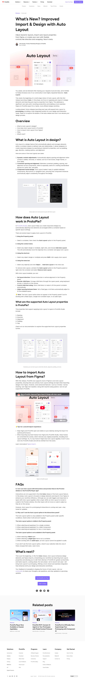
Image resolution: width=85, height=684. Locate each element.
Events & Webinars (47, 664)
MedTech (9, 664)
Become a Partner (35, 655)
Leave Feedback (22, 661)
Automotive (9, 653)
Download (21, 655)
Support (45, 658)
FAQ (20, 667)
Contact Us (57, 658)
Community (33, 658)
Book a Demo (70, 655)
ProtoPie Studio (22, 226)
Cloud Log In (21, 664)
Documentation (46, 655)
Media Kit (57, 655)
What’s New (21, 658)
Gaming (8, 661)
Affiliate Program (34, 653)
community (19, 571)
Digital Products (10, 670)
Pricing (68, 658)
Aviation (8, 655)
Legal (32, 676)
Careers (56, 653)
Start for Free (70, 653)
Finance (8, 658)
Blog (44, 661)
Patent (35, 676)
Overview (21, 653)
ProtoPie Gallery (34, 661)
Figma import (31, 444)
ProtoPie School (46, 653)
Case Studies (46, 667)
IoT (7, 667)
